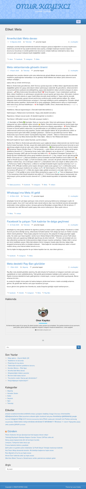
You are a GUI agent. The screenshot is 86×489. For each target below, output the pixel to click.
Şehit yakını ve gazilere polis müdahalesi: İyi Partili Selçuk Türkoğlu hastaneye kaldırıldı (34, 448)
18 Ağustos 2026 (15, 42)
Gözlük (21, 293)
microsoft (58, 419)
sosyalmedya (9, 422)
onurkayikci (74, 42)
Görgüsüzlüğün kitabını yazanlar (18, 373)
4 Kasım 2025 (14, 70)
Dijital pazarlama (14, 185)
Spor (8, 401)
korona (29, 419)
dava (11, 59)
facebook (19, 59)
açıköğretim (39, 414)
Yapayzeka (72, 422)
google (74, 416)
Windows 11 (59, 421)
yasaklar (11, 424)
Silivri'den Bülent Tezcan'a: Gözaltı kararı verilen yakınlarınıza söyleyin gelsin (30, 458)
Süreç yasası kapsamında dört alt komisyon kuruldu (22, 440)
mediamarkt (51, 419)
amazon (8, 414)
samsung (73, 419)
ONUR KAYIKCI (43, 6)
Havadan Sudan (12, 393)
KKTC (25, 419)
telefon (20, 422)
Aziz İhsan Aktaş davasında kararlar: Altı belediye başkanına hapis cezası (29, 450)
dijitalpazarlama (11, 416)
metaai (18, 213)
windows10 (39, 421)
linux (45, 418)
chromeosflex (65, 414)
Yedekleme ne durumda (16, 360)
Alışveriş (25, 267)
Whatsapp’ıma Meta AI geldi (23, 192)
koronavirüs (35, 419)
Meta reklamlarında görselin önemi (27, 67)
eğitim (38, 416)
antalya (32, 414)
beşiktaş (45, 414)
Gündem (12, 431)
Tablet (16, 421)
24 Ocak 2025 (14, 225)
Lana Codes (77, 487)
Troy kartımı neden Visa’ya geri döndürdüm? (22, 378)
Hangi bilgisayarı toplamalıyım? (18, 380)
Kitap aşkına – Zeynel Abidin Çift (18, 358)
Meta (37, 59)
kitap (21, 418)
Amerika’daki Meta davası (22, 38)
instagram (29, 59)
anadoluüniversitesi (17, 414)
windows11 (49, 421)
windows (31, 421)
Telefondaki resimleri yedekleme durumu (21, 365)
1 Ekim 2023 (14, 267)
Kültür (9, 396)
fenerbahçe (57, 416)
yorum (17, 424)
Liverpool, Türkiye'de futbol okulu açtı (17, 442)
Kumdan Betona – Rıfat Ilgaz (17, 368)
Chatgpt (51, 414)
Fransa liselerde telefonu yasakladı (16, 445)
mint (63, 419)
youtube (22, 424)
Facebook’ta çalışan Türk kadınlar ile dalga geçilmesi (38, 221)
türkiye (25, 422)
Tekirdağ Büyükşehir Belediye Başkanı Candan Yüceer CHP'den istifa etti (29, 437)
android (27, 413)
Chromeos (57, 414)
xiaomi (66, 422)
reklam (53, 185)
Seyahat (10, 398)
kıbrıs (41, 419)
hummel (7, 419)
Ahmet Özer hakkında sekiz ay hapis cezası (19, 455)
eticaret (32, 416)
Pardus (67, 419)
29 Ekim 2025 (14, 196)
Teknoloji (28, 42)
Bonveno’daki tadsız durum (17, 375)
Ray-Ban (47, 293)
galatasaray (67, 416)
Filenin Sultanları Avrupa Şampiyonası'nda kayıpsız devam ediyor (26, 435)
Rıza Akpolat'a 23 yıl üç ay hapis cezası (18, 453)
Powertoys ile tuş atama (16, 363)
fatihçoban (49, 416)
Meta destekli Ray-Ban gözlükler (26, 263)
